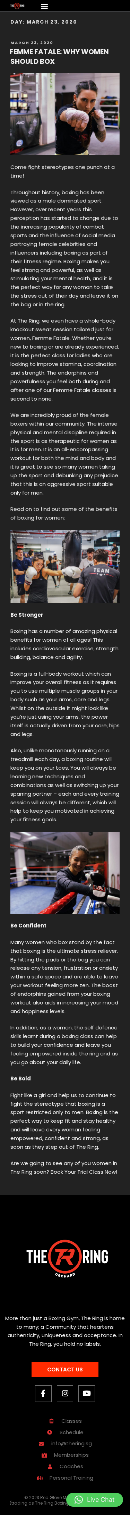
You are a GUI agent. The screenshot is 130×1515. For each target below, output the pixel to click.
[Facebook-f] (43, 1393)
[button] (44, 5)
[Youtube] (86, 1393)
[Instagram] (65, 1393)
